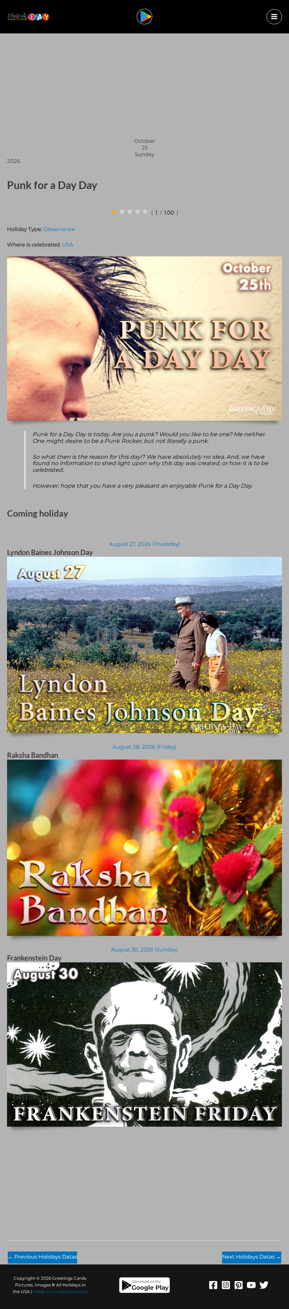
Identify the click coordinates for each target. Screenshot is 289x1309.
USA (67, 245)
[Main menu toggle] (274, 17)
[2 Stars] (121, 211)
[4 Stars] (137, 211)
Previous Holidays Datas (42, 1257)
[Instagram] (225, 1285)
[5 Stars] (145, 211)
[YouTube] (251, 1285)
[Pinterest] (238, 1285)
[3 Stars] (129, 211)
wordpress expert (69, 1291)
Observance (59, 229)
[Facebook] (213, 1285)
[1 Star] (114, 211)
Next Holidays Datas (251, 1257)
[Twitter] (264, 1285)
